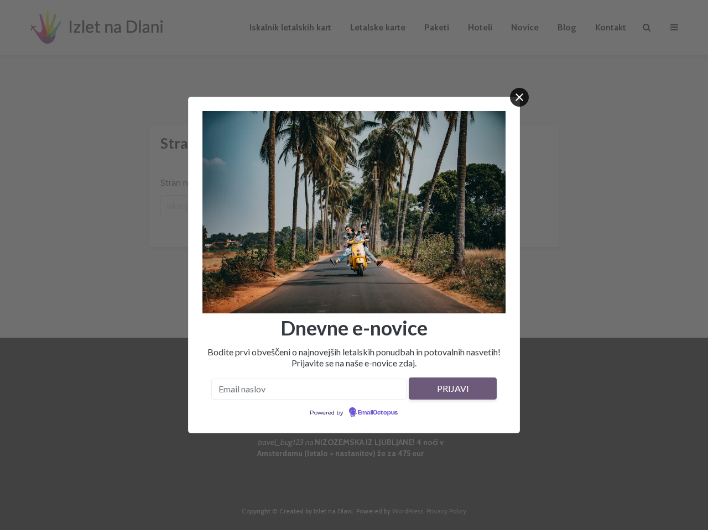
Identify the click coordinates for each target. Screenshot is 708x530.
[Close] (519, 97)
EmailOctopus (378, 413)
